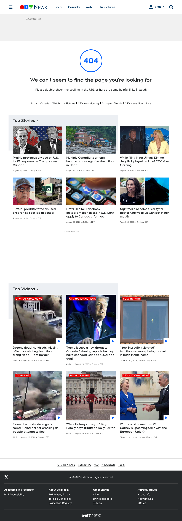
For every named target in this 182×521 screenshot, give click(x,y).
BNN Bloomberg (102, 498)
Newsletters (108, 464)
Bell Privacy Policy (59, 494)
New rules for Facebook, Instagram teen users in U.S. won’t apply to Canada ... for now (90, 212)
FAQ (96, 464)
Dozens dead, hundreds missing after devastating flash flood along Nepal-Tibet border (35, 351)
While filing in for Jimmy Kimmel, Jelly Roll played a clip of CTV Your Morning (144, 161)
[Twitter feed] (6, 477)
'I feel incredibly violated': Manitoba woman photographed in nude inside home (143, 351)
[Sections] (10, 7)
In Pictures (107, 7)
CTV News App (66, 464)
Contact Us (84, 464)
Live (148, 103)
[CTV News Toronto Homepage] (33, 7)
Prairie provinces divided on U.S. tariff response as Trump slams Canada (36, 161)
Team (121, 464)
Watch (90, 7)
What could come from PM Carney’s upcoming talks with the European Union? (143, 428)
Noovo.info (144, 494)
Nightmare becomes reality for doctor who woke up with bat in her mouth (144, 212)
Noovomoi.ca (145, 498)
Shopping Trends (112, 103)
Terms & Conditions (60, 498)
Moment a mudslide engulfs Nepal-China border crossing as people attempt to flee (35, 428)
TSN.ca (97, 502)
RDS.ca (142, 502)
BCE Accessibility (14, 494)
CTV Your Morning (88, 103)
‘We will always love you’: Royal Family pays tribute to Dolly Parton (90, 426)
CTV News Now (134, 103)
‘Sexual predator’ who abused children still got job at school (34, 210)
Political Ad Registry (60, 502)
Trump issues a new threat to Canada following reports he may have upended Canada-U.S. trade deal (90, 353)
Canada (74, 7)
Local (58, 7)
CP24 (96, 494)
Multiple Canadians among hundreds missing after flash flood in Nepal (90, 161)
